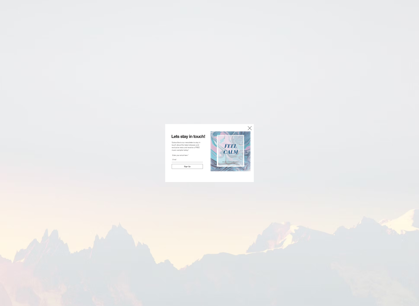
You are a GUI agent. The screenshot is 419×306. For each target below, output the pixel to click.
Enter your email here (179, 155)
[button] (250, 128)
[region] (230, 151)
